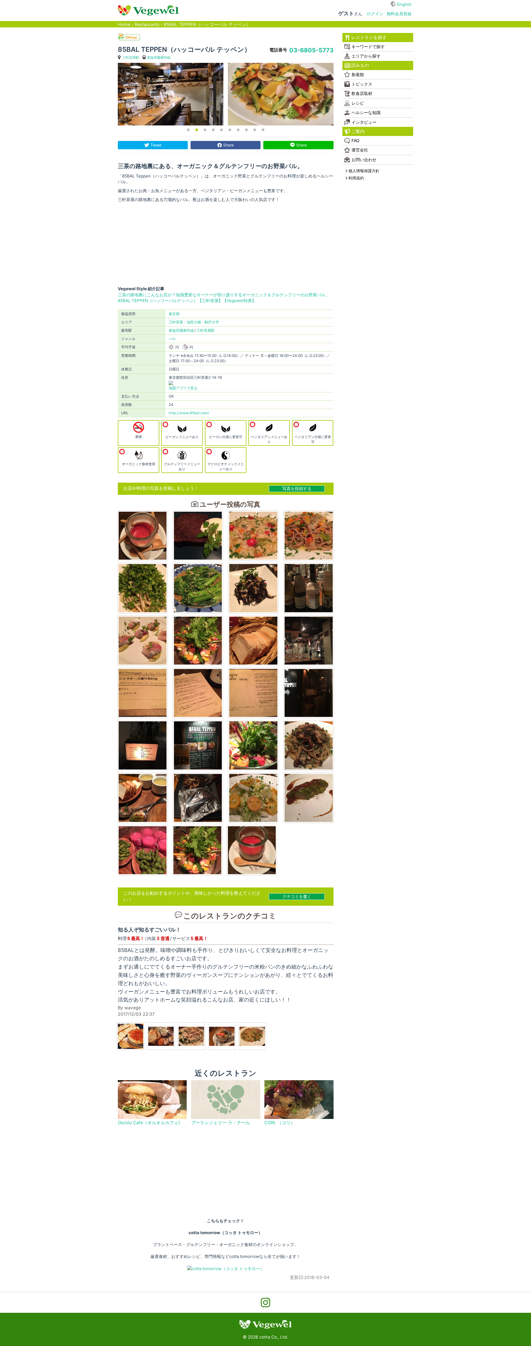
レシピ (358, 103)
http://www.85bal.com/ (189, 413)
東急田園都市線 (158, 57)
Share (228, 145)
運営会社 (360, 150)
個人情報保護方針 (363, 170)
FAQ (355, 140)
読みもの (360, 65)
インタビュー (364, 122)
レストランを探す (369, 37)
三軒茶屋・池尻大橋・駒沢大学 (194, 322)
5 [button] (221, 129)
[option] (170, 94)
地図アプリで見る (183, 388)
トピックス (362, 84)
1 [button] (188, 129)
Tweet (156, 145)
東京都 (174, 314)
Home (124, 24)
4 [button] (213, 129)
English (404, 4)
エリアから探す (366, 56)
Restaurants (147, 24)
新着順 (358, 74)
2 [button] (196, 129)
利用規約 (356, 178)
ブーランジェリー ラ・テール (220, 1122)
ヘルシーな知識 (366, 112)
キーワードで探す (368, 46)
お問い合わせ (364, 159)
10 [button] (263, 129)
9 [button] (254, 129)
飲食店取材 (362, 93)
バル (172, 338)
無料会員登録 (399, 13)
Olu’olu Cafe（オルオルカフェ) (149, 1122)
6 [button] (229, 129)
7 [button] (238, 129)
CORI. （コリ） (279, 1122)
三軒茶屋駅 (131, 57)
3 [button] (205, 129)
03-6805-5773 (311, 50)
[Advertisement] (226, 244)
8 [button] (246, 129)
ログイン (375, 13)
